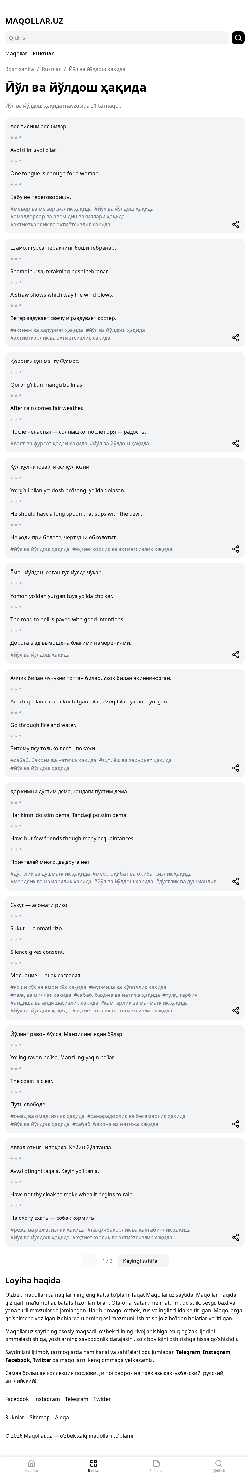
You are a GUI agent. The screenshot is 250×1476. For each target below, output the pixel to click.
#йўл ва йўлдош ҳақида (124, 208)
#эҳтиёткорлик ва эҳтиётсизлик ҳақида (60, 224)
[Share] (236, 224)
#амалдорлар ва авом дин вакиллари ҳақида (67, 216)
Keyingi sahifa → (143, 1260)
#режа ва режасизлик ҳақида (47, 1229)
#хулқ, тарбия (180, 994)
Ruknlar (43, 53)
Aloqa (62, 1417)
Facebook (17, 1360)
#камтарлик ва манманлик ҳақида (144, 1002)
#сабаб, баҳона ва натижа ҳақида (53, 760)
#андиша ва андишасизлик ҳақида (54, 1002)
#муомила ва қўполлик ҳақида (127, 987)
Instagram (216, 1352)
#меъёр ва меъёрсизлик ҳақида (51, 208)
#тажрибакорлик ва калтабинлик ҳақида (139, 1229)
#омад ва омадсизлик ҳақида (47, 1116)
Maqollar (16, 53)
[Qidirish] (238, 37)
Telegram (188, 1352)
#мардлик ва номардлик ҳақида (50, 881)
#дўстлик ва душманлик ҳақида (50, 873)
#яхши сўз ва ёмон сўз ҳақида (48, 987)
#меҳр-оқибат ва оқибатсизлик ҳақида (142, 873)
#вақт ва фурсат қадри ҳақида (48, 443)
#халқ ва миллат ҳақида (40, 994)
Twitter (42, 1360)
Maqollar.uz (34, 21)
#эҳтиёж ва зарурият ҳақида (46, 329)
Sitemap (40, 1417)
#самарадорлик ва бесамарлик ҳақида (136, 1116)
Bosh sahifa (19, 69)
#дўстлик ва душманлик (186, 881)
